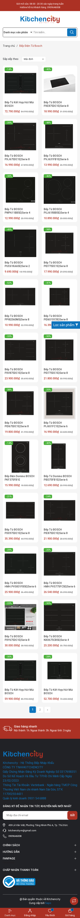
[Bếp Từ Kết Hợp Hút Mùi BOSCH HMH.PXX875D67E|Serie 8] (20, 670)
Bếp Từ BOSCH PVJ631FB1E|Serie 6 (56, 157)
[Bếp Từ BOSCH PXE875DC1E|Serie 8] (59, 83)
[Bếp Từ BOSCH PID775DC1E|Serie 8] (59, 243)
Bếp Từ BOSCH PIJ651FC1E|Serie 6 (56, 424)
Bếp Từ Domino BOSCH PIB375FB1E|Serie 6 (58, 478)
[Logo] (40, 19)
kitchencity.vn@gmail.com (22, 830)
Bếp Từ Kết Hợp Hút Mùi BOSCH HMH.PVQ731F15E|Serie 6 (59, 693)
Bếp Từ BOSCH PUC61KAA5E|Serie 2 (17, 264)
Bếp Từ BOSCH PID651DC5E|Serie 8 (56, 317)
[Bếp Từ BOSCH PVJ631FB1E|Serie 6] (59, 136)
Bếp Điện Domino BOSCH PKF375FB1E (19, 478)
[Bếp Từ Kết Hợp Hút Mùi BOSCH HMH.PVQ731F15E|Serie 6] (59, 670)
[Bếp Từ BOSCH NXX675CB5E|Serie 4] (59, 617)
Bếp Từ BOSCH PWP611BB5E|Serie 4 (17, 211)
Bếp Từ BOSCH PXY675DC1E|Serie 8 (17, 638)
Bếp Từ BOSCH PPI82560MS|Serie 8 (17, 317)
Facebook (8, 862)
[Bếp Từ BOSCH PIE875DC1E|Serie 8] (59, 510)
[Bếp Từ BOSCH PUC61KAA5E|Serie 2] (20, 243)
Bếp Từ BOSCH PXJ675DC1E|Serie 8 (17, 157)
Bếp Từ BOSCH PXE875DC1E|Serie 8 (56, 104)
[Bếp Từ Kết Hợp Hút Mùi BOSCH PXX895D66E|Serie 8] (20, 83)
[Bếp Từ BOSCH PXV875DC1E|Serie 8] (20, 350)
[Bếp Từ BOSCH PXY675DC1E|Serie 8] (20, 617)
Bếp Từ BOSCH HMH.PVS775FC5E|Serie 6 (59, 585)
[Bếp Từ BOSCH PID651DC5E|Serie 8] (59, 296)
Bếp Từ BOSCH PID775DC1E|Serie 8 (56, 264)
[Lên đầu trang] (74, 892)
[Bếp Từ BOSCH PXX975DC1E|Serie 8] (20, 510)
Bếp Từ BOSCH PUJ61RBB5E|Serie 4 (56, 211)
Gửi (72, 815)
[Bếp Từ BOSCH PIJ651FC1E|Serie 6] (59, 403)
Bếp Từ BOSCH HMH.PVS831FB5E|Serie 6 (20, 585)
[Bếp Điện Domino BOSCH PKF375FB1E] (20, 457)
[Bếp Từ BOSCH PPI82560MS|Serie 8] (20, 296)
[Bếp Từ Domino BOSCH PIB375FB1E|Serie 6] (59, 457)
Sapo (48, 903)
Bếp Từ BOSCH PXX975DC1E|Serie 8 (17, 531)
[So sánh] (74, 901)
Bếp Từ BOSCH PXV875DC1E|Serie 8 (17, 371)
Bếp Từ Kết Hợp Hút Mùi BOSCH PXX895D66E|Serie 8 (19, 106)
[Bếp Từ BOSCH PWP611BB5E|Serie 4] (20, 190)
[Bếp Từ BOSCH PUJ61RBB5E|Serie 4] (59, 190)
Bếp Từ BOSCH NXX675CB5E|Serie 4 (56, 638)
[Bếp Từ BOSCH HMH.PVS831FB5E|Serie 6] (20, 563)
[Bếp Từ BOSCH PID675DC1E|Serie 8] (20, 403)
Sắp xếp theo (10, 58)
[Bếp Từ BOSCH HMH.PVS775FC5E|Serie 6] (59, 563)
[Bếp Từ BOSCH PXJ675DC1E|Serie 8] (20, 136)
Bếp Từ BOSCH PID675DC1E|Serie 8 (17, 424)
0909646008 (53, 7)
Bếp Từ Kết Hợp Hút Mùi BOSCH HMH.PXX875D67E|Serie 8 (20, 693)
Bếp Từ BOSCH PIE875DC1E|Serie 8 (56, 531)
